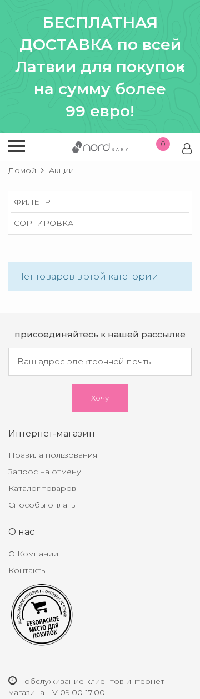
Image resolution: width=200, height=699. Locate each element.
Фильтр (32, 202)
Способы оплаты (42, 505)
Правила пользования (52, 455)
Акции (61, 170)
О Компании (33, 554)
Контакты (27, 570)
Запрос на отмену (44, 472)
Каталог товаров (42, 488)
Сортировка (43, 223)
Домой (22, 170)
